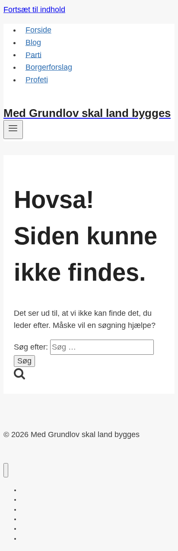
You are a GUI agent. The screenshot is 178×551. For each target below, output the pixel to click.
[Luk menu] (5, 470)
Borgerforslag (48, 67)
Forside (38, 30)
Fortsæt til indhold (34, 9)
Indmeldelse (24, 100)
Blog (33, 42)
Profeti (36, 79)
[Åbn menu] (13, 129)
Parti (33, 54)
